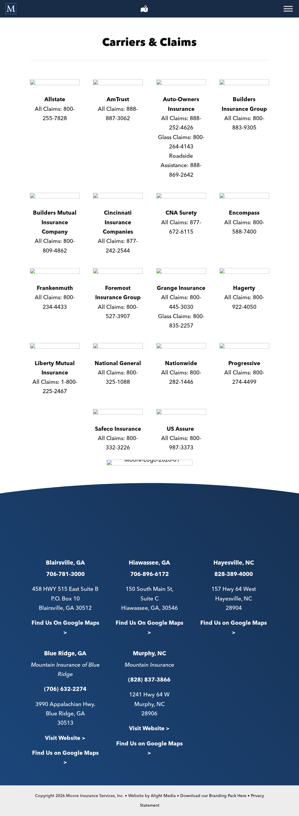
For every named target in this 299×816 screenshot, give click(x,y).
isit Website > (151, 728)
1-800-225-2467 (60, 386)
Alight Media (163, 795)
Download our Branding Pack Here (213, 795)
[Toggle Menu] (288, 8)
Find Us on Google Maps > (233, 627)
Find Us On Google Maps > (65, 627)
